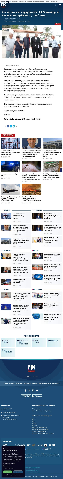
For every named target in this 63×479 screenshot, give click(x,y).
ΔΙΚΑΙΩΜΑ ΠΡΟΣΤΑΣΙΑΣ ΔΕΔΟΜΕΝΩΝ (32, 467)
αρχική (3, 1)
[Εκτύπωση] (16, 126)
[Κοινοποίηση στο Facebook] (8, 126)
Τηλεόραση (19, 383)
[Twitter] (29, 390)
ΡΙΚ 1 (33, 419)
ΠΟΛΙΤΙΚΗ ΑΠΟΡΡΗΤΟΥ (32, 469)
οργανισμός (54, 1)
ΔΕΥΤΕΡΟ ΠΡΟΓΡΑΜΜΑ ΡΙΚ (40, 429)
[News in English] (8, 352)
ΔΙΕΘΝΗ (6, 290)
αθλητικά (29, 1)
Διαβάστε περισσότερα (15, 460)
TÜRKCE (35, 377)
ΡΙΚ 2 (33, 421)
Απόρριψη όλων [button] (18, 471)
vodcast (48, 1)
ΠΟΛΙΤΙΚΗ (39, 210)
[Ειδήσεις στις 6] (39, 342)
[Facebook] (25, 390)
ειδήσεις (8, 1)
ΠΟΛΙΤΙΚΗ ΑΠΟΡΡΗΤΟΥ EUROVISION (32, 472)
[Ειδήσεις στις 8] (8, 342)
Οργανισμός (55, 383)
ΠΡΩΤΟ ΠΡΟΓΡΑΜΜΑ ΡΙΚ (39, 427)
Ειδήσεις (12, 383)
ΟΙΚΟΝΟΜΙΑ (7, 251)
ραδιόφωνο (22, 1)
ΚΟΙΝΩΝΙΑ (57, 24)
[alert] (13, 461)
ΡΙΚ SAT (34, 425)
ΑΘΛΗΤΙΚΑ (39, 290)
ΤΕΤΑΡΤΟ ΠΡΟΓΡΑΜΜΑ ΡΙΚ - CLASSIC (43, 434)
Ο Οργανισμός (36, 409)
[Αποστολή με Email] (14, 126)
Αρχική (6, 383)
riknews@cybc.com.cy (9, 412)
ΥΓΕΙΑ (37, 251)
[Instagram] (32, 390)
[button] (3, 463)
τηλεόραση (15, 1)
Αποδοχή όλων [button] (7, 471)
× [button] (23, 447)
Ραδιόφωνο (27, 383)
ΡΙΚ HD (34, 423)
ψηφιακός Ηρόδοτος (38, 1)
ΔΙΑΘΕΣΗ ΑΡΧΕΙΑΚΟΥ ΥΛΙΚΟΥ (32, 470)
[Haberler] (54, 342)
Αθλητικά (34, 383)
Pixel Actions (48, 476)
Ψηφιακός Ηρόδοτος (45, 383)
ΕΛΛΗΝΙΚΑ (28, 377)
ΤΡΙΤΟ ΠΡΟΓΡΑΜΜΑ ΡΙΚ (39, 431)
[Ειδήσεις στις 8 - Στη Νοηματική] (23, 342)
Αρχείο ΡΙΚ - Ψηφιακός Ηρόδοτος (41, 411)
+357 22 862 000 (7, 409)
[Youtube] (37, 390)
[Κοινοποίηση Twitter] (11, 126)
